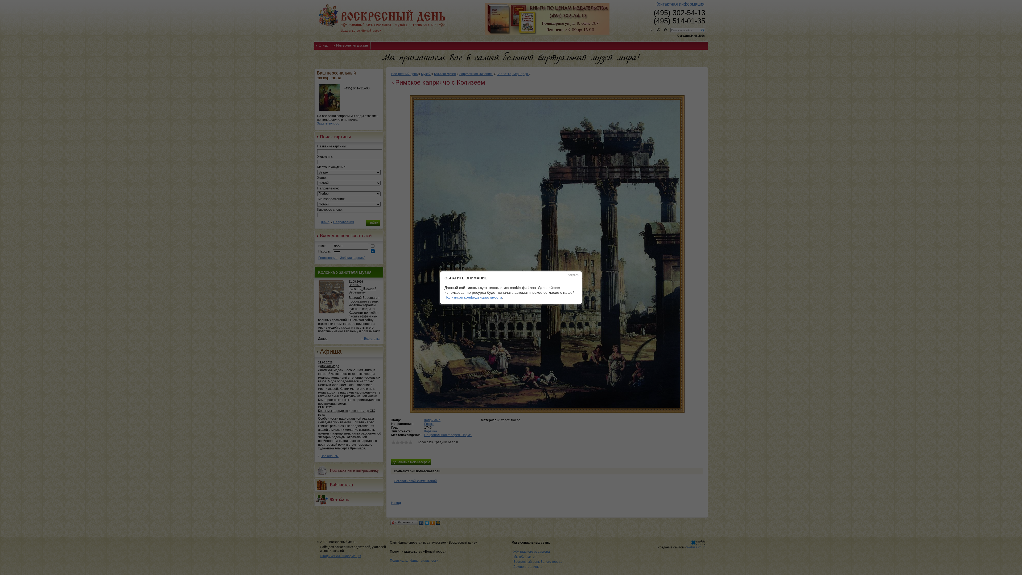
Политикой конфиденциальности (473, 297)
